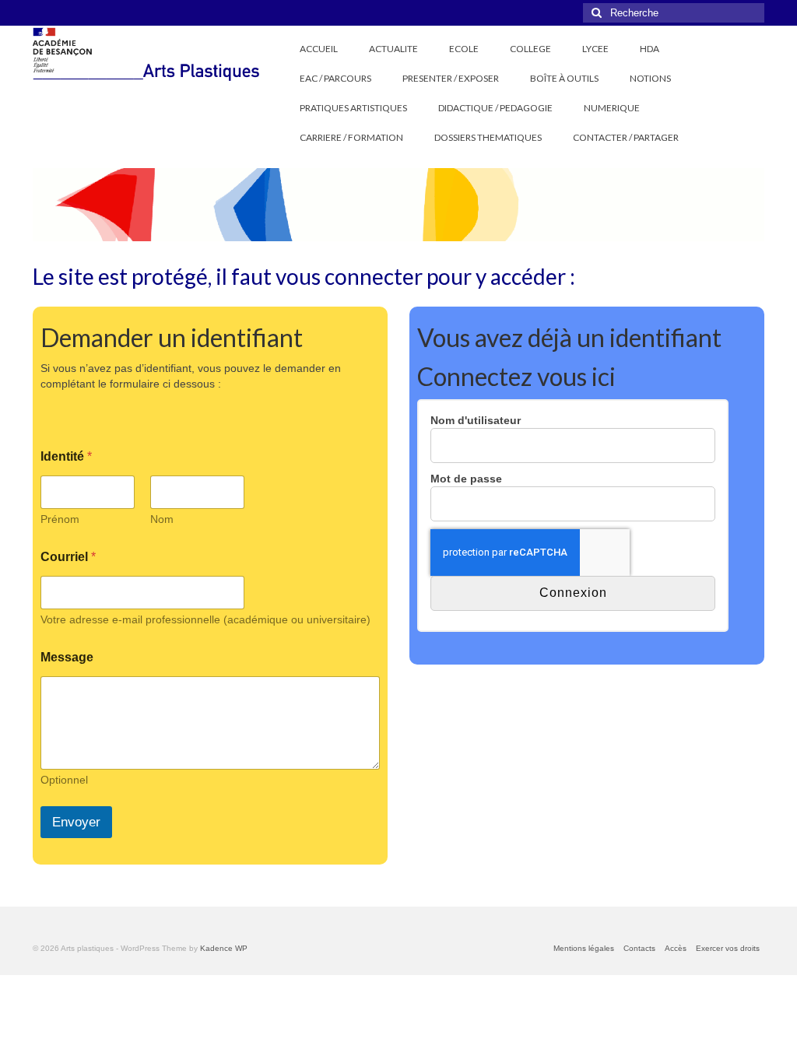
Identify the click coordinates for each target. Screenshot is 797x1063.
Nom (162, 519)
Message (66, 657)
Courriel (68, 556)
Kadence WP (224, 948)
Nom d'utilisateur (475, 420)
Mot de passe (466, 478)
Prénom (59, 519)
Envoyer (76, 822)
